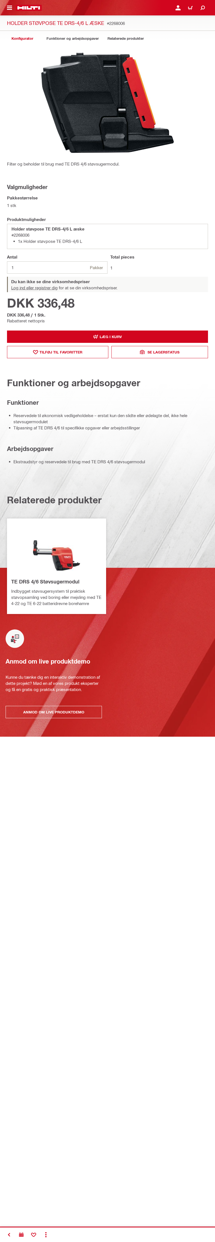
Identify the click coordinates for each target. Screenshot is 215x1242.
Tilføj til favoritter (60, 352)
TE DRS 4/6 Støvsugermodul (45, 581)
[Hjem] (29, 8)
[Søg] (203, 8)
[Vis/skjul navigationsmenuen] (9, 8)
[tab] (22, 38)
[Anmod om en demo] (21, 1235)
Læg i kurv (111, 336)
